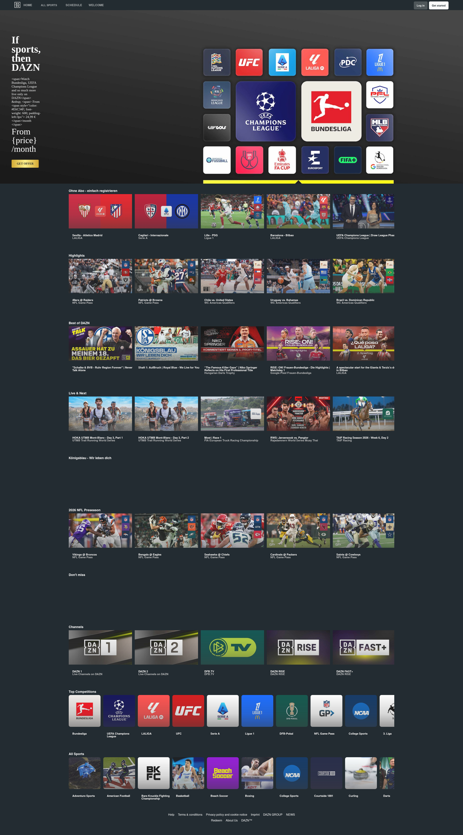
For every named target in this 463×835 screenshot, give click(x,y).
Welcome (96, 5)
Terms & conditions (190, 814)
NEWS (290, 814)
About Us (232, 820)
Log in (421, 5)
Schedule (74, 5)
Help (171, 814)
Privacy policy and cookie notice (226, 814)
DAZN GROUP (273, 814)
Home (28, 5)
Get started (439, 5)
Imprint (255, 814)
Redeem (216, 820)
